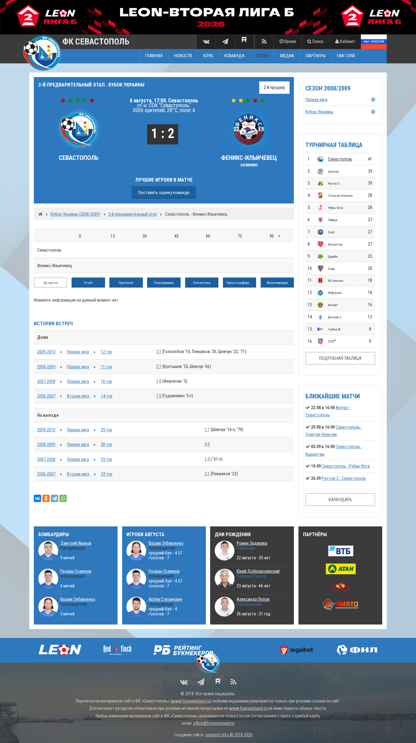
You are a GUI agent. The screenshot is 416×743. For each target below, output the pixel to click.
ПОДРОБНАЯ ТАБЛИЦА (340, 358)
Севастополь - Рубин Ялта (346, 466)
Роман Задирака (252, 543)
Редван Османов (75, 571)
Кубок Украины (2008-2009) (75, 214)
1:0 (158, 381)
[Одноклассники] (46, 498)
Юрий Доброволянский (258, 571)
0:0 (207, 444)
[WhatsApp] (63, 498)
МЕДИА (287, 56)
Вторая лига (78, 396)
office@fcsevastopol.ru (213, 723)
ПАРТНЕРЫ (315, 56)
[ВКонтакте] (37, 498)
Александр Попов (253, 599)
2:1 (158, 366)
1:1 (207, 429)
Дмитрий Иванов (75, 543)
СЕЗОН (262, 56)
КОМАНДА (234, 56)
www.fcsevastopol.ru (191, 701)
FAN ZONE (346, 56)
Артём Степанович (165, 599)
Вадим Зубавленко (77, 599)
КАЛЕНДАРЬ (340, 499)
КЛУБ (208, 56)
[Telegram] (54, 498)
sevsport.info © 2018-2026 (228, 735)
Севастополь (340, 159)
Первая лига (78, 352)
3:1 (158, 351)
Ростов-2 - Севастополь (344, 478)
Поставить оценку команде (163, 192)
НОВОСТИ (183, 56)
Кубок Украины (319, 112)
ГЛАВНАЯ (154, 56)
